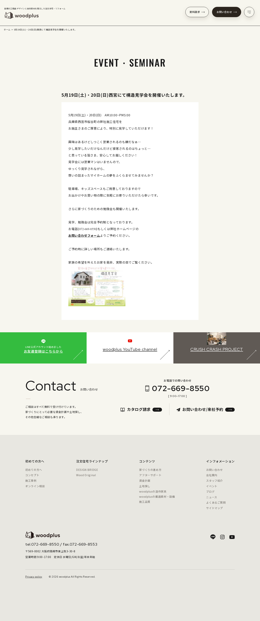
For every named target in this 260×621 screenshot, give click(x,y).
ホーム (7, 29)
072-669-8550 (181, 388)
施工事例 (31, 480)
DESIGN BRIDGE (87, 470)
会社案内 (211, 475)
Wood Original (86, 475)
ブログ (210, 491)
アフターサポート (150, 475)
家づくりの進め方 (150, 470)
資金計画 (144, 480)
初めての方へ (33, 470)
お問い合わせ (224, 12)
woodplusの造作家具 (152, 491)
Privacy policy (33, 576)
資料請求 (195, 12)
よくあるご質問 (216, 502)
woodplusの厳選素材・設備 (157, 496)
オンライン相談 (35, 486)
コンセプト (32, 475)
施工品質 (144, 502)
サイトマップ (214, 508)
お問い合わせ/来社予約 (202, 409)
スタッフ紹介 (214, 480)
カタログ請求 (139, 409)
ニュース (211, 497)
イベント (211, 486)
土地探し (144, 486)
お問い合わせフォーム (84, 235)
